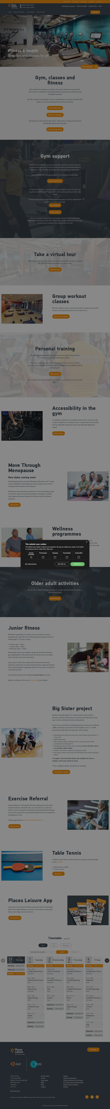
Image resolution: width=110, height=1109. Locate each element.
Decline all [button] (62, 564)
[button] (31, 564)
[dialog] (55, 554)
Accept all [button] (77, 564)
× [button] (86, 542)
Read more (50, 549)
